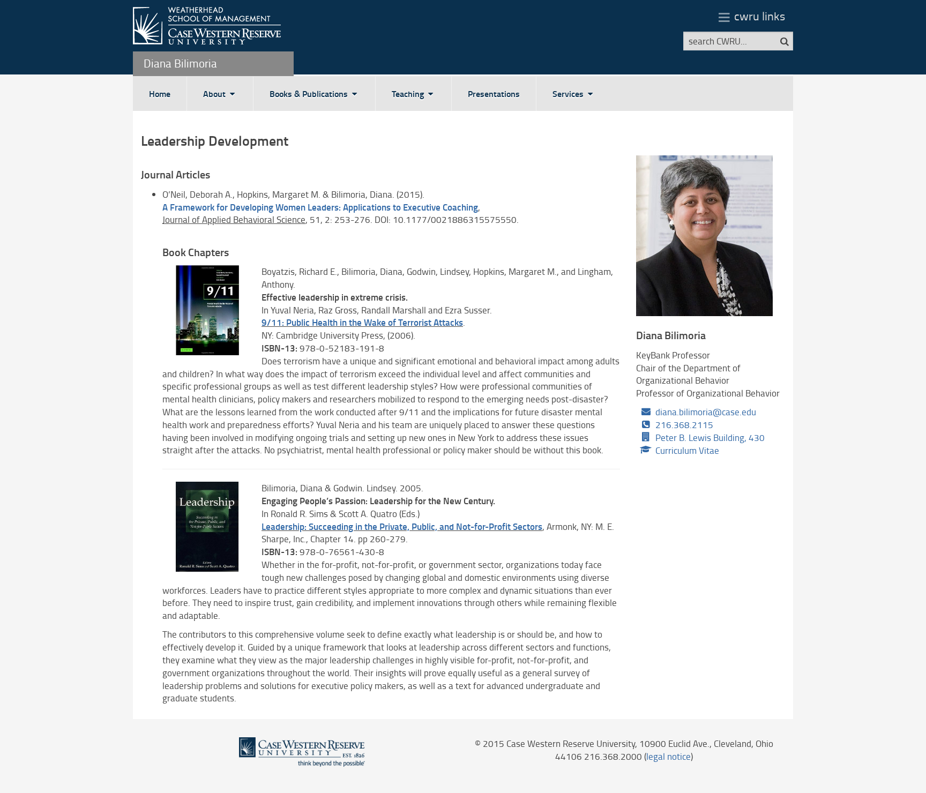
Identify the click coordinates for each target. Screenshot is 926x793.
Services (569, 93)
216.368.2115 (684, 424)
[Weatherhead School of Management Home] (207, 24)
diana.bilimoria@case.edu (705, 412)
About (215, 93)
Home (159, 93)
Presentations (494, 93)
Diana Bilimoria (180, 63)
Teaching (409, 93)
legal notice (668, 756)
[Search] (784, 41)
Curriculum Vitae (687, 450)
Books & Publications (310, 93)
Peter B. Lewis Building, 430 (710, 437)
